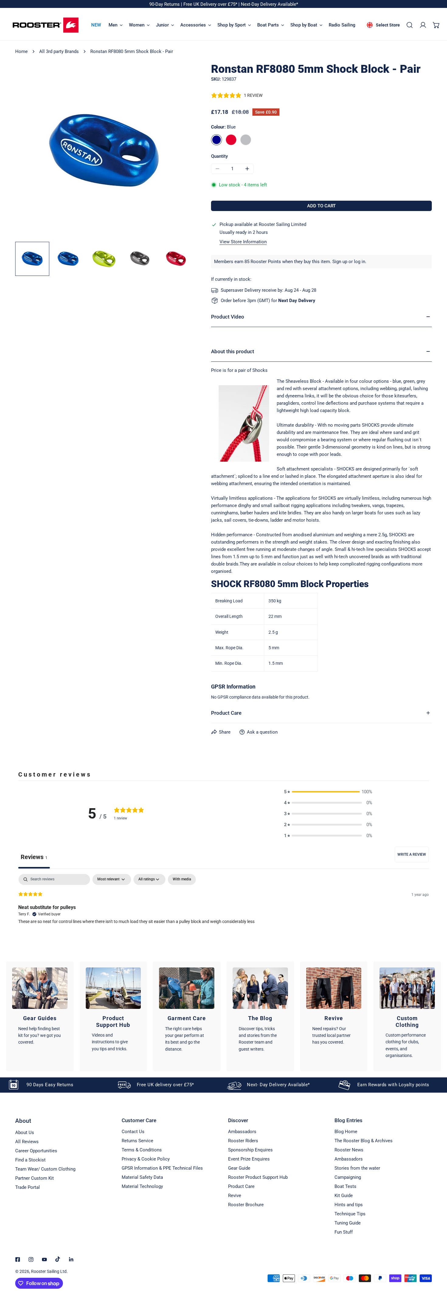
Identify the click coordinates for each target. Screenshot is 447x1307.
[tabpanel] (223, 913)
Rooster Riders (243, 1140)
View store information (243, 242)
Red (231, 139)
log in (359, 261)
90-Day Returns (165, 4)
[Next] (178, 152)
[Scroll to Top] (436, 1275)
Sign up (339, 261)
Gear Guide (239, 1168)
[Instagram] (31, 1259)
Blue (216, 139)
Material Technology (142, 1186)
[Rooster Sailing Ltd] (46, 25)
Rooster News (348, 1150)
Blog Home (345, 1131)
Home (21, 51)
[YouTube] (44, 1259)
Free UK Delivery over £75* (210, 4)
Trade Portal (27, 1187)
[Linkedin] (71, 1259)
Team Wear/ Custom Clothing (45, 1169)
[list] (104, 151)
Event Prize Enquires (249, 1159)
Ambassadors (242, 1131)
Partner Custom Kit (34, 1178)
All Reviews (27, 1141)
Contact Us (133, 1131)
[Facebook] (17, 1259)
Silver (245, 139)
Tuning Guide (347, 1223)
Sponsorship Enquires (250, 1150)
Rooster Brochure (246, 1204)
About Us (24, 1132)
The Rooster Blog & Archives (363, 1140)
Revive (234, 1195)
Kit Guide (343, 1195)
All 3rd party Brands (59, 51)
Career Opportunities (36, 1151)
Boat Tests (345, 1186)
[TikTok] (57, 1259)
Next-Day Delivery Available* (269, 4)
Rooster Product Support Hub (258, 1177)
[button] (436, 25)
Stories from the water (357, 1168)
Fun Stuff (343, 1232)
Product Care (241, 1186)
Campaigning (347, 1177)
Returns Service (137, 1140)
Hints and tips (348, 1204)
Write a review (411, 854)
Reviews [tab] (34, 857)
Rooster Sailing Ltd (49, 1271)
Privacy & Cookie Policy (146, 1159)
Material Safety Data (142, 1177)
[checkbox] (182, 879)
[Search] (409, 25)
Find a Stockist (30, 1160)
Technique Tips (350, 1214)
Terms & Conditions (142, 1150)
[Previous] (29, 152)
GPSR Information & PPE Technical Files (162, 1168)
